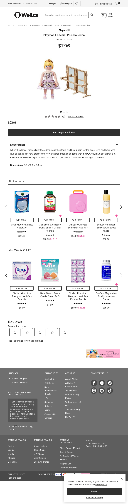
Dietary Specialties (69, 467)
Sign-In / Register (103, 4)
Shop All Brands (41, 462)
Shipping (48, 402)
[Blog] (94, 390)
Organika (12, 462)
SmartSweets (40, 458)
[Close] (121, 478)
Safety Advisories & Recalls (50, 390)
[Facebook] (94, 383)
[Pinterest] (110, 383)
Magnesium (65, 463)
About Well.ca (71, 379)
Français (52, 3)
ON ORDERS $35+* (22, 3)
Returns (48, 406)
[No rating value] (53, 116)
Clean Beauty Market (70, 448)
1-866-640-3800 (14, 478)
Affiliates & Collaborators (71, 384)
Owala (11, 454)
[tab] (64, 144)
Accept (94, 491)
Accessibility (50, 414)
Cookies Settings (94, 497)
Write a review (76, 116)
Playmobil (64, 30)
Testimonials (71, 390)
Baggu (11, 450)
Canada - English (19, 378)
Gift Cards (49, 383)
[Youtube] (102, 390)
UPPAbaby (39, 454)
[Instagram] (102, 383)
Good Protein (40, 446)
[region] (95, 488)
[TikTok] (110, 390)
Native (11, 446)
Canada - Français (19, 382)
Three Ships (40, 450)
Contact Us (49, 379)
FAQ (46, 398)
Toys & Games (67, 452)
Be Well (70, 417)
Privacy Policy (101, 484)
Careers (48, 418)
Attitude (11, 458)
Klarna (47, 410)
